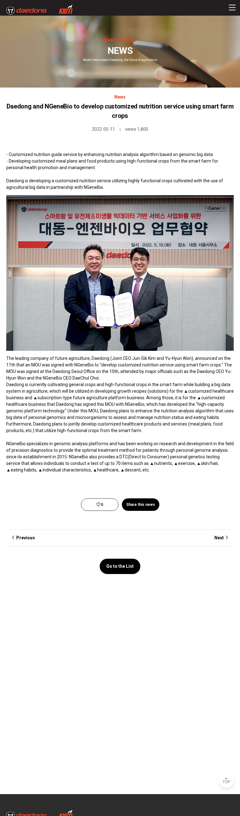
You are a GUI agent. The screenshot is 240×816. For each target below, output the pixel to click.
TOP (226, 782)
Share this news (140, 504)
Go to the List (120, 566)
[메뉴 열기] (232, 8)
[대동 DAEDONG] (39, 10)
